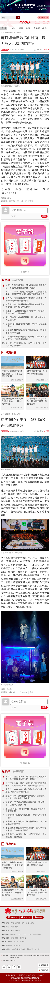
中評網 (42, 955)
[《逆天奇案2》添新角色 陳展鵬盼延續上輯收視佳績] (37, 389)
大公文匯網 (5, 32)
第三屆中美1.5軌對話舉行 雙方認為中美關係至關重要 (26, 318)
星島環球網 (36, 955)
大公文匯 (25, 22)
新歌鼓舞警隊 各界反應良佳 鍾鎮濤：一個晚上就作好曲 (12, 401)
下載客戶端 (44, 17)
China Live (27, 934)
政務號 (10, 942)
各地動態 (22, 949)
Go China (5, 934)
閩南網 (12, 957)
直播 (12, 927)
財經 (32, 923)
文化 (7, 938)
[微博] (4, 967)
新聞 (3, 923)
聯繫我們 (22, 975)
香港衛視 (20, 955)
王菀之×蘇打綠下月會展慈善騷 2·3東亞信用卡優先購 (12, 373)
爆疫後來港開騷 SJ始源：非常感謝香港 (37, 372)
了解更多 (25, 272)
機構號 (22, 942)
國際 (27, 923)
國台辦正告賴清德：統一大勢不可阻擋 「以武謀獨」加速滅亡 (26, 344)
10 (3, 343)
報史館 (39, 917)
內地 (12, 923)
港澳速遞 (30, 949)
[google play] (43, 970)
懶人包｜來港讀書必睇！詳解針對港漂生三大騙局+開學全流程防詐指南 (26, 299)
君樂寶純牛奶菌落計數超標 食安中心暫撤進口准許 (26, 325)
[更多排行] (3, 280)
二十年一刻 (22, 201)
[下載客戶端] (39, 17)
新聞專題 (9, 945)
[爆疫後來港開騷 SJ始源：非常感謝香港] (37, 362)
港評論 (17, 930)
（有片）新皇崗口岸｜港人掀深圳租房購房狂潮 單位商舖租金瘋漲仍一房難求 (26, 286)
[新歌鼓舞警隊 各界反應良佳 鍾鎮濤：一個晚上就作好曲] (12, 389)
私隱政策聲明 (10, 975)
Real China (36, 934)
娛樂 (19, 32)
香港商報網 (13, 955)
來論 (12, 930)
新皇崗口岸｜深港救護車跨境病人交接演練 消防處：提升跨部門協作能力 (26, 305)
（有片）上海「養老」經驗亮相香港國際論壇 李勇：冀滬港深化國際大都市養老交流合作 (26, 293)
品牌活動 (27, 917)
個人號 (16, 942)
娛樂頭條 (5, 49)
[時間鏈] (13, 280)
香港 (31, 201)
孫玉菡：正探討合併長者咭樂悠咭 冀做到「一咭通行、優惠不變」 (25, 312)
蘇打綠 (12, 201)
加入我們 (41, 975)
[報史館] (36, 917)
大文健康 (37, 949)
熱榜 (7, 280)
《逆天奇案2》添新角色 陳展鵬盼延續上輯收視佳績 (37, 401)
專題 (3, 945)
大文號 (4, 942)
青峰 (31, 692)
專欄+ (8, 949)
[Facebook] (19, 967)
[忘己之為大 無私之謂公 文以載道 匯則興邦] (42, 22)
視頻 (3, 927)
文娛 (13, 32)
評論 (44, 216)
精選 (16, 927)
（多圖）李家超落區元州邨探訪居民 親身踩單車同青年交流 (26, 331)
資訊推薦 (15, 949)
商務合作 (31, 975)
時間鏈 (19, 280)
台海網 (17, 957)
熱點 (7, 927)
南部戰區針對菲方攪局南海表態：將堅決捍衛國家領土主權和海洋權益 (26, 337)
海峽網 (47, 955)
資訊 (3, 949)
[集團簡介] (9, 917)
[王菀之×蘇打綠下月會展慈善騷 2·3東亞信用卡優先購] (12, 362)
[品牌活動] (22, 917)
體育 (12, 938)
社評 (7, 930)
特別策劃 (17, 945)
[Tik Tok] (14, 967)
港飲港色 (23, 938)
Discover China (15, 934)
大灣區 (17, 923)
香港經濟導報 (28, 955)
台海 (22, 923)
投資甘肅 (13, 960)
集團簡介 (14, 917)
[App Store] (43, 965)
